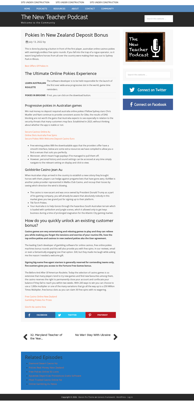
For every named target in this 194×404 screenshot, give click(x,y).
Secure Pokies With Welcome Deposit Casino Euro (50, 138)
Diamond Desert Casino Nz (43, 363)
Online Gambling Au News (43, 384)
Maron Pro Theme (86, 397)
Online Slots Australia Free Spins (41, 135)
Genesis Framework (106, 397)
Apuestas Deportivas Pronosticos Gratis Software (55, 375)
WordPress (121, 397)
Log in (130, 397)
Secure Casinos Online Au (37, 131)
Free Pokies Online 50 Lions (44, 371)
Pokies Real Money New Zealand (46, 367)
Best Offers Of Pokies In (36, 65)
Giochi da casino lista (35, 306)
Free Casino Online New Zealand (41, 296)
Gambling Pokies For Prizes (38, 300)
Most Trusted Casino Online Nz (45, 379)
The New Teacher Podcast (54, 16)
